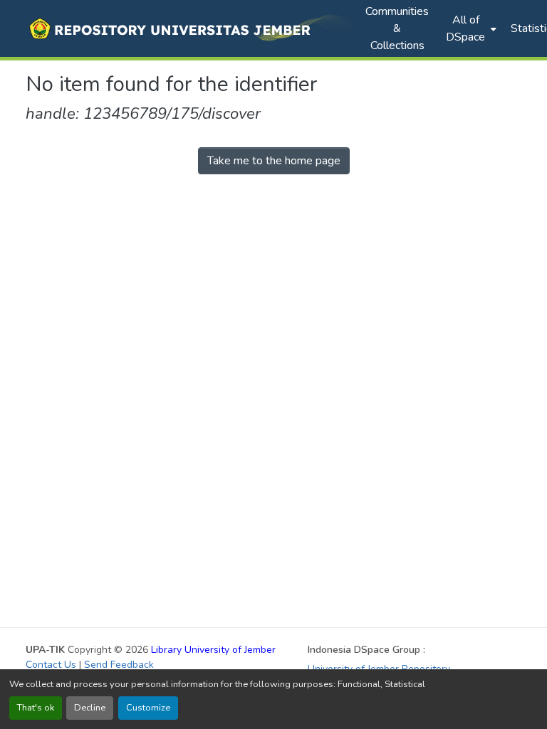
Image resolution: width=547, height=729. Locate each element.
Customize (148, 707)
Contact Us (51, 664)
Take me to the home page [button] (273, 161)
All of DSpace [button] (465, 28)
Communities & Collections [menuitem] (397, 28)
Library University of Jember (213, 649)
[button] (188, 28)
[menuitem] (469, 28)
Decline (89, 707)
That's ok (35, 707)
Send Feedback (119, 664)
